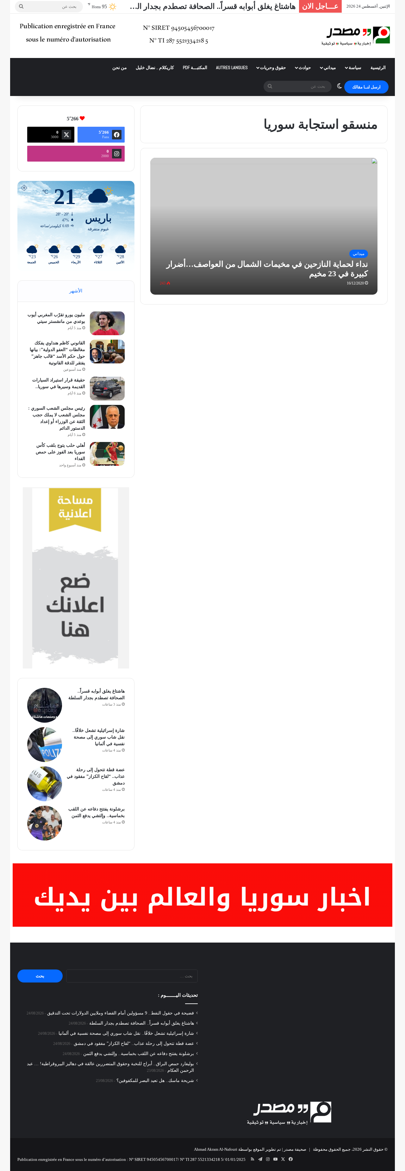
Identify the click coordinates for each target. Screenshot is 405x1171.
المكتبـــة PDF (195, 67)
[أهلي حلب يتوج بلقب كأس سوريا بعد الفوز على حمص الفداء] (107, 454)
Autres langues (232, 67)
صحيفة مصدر (295, 1149)
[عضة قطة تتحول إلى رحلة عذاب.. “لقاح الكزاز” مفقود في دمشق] (44, 783)
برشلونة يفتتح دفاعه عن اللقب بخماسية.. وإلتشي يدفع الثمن (138, 1053)
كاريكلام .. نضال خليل (155, 67)
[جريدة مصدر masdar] (355, 35)
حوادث (305, 67)
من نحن (119, 67)
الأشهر (75, 290)
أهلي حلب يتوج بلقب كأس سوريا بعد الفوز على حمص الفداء (60, 452)
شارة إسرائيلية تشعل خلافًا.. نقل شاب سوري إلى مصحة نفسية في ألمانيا (98, 737)
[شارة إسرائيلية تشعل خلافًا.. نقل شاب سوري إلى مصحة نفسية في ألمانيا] (44, 744)
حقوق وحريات (273, 67)
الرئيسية (378, 67)
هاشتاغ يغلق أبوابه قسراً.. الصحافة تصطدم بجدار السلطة (207, 6)
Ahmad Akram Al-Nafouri (215, 1149)
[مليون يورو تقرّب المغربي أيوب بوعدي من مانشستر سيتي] (107, 323)
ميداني (330, 67)
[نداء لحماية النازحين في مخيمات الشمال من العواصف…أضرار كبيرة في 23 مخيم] (264, 226)
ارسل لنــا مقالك (366, 87)
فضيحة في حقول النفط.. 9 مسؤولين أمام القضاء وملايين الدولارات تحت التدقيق (120, 1013)
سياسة (355, 67)
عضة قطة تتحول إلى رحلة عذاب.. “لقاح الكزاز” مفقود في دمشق (96, 776)
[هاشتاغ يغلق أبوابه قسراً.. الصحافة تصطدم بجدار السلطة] (44, 705)
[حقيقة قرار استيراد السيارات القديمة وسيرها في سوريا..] (107, 388)
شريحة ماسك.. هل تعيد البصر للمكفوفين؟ (155, 1080)
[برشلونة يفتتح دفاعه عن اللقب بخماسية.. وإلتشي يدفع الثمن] (44, 823)
